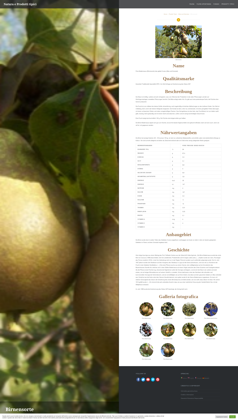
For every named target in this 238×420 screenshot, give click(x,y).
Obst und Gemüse (183, 14)
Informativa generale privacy (189, 391)
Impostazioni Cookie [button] (221, 417)
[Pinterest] (158, 380)
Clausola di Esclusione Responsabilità (192, 398)
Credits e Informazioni (187, 394)
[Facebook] (138, 380)
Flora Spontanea (204, 4)
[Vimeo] (153, 380)
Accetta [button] (232, 417)
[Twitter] (143, 380)
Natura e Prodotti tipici (20, 4)
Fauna (191, 4)
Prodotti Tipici (228, 4)
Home (165, 14)
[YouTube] (148, 380)
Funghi (216, 4)
